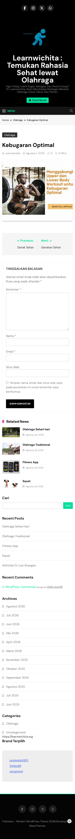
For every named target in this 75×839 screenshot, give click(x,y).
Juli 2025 (12, 695)
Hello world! (54, 587)
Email (10, 351)
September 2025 (17, 678)
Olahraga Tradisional (36, 445)
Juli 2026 (12, 615)
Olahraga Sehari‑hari (36, 429)
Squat (26, 481)
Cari (5, 498)
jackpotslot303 (18, 760)
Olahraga (9, 135)
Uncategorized (15, 732)
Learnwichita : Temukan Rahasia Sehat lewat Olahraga (37, 69)
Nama (11, 336)
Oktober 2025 (15, 669)
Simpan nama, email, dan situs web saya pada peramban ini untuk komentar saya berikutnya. (34, 387)
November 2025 (17, 660)
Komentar (13, 289)
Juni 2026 (12, 624)
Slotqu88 (15, 766)
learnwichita (12, 153)
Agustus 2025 (15, 687)
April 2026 (13, 642)
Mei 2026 (12, 633)
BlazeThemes (37, 825)
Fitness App (30, 462)
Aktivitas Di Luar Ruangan (19, 565)
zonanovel (16, 771)
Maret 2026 (14, 651)
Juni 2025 (12, 704)
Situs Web (12, 367)
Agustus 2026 (15, 606)
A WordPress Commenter (19, 587)
